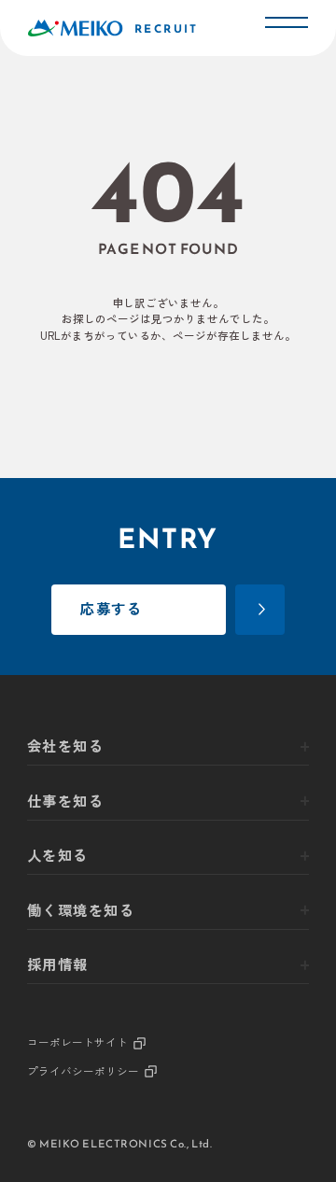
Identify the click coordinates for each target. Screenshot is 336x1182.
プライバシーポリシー (83, 1072)
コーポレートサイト (77, 1043)
